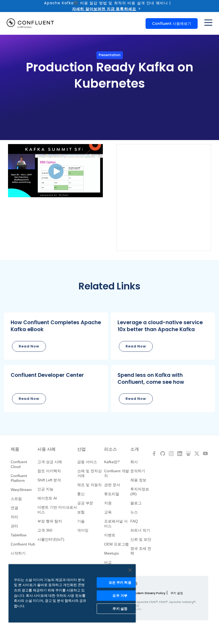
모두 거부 (119, 595)
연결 (14, 508)
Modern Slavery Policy (148, 593)
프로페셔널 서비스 (116, 523)
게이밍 (82, 530)
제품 (15, 449)
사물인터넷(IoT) (50, 539)
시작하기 (18, 553)
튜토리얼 (111, 494)
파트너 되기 (140, 530)
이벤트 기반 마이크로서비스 (57, 509)
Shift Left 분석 (49, 480)
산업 (81, 449)
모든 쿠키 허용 (120, 582)
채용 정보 (138, 480)
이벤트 (109, 535)
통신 (81, 494)
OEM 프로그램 (116, 544)
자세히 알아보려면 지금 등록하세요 (104, 8)
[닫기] (130, 570)
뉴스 (134, 512)
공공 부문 (85, 503)
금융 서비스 (87, 462)
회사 (134, 462)
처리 (14, 517)
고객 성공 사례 (49, 462)
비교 (108, 562)
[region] (72, 593)
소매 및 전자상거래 (89, 473)
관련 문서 (112, 485)
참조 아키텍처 (49, 471)
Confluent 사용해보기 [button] (171, 23)
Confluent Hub (23, 544)
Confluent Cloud (19, 464)
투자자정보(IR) (139, 491)
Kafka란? (112, 462)
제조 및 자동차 (89, 485)
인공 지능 (45, 489)
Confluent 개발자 (116, 473)
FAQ (134, 521)
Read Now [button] (29, 346)
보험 (81, 512)
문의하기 (137, 471)
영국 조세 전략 (140, 550)
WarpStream (21, 489)
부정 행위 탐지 (49, 521)
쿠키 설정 (176, 593)
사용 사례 (46, 449)
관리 (14, 526)
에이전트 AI (47, 498)
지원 (108, 503)
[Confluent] (30, 23)
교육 (108, 512)
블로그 (136, 503)
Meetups (111, 553)
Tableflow (18, 535)
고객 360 (44, 530)
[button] (56, 335)
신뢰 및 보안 (140, 539)
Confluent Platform (19, 478)
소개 (134, 449)
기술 (81, 521)
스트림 (16, 499)
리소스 (110, 449)
